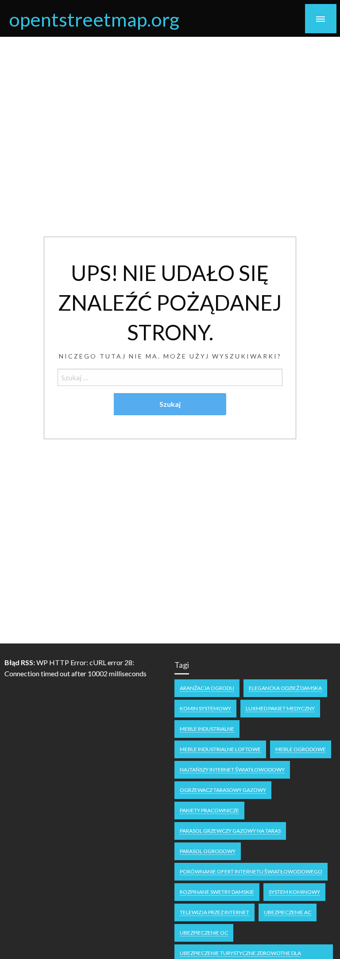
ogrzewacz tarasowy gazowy (223, 790)
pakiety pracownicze (209, 810)
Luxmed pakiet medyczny (280, 708)
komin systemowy (205, 708)
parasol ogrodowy (208, 851)
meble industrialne (207, 728)
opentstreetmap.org (94, 19)
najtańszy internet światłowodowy (232, 769)
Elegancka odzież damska (285, 688)
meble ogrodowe (300, 749)
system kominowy (294, 892)
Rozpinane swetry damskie (217, 892)
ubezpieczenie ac (287, 912)
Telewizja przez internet (214, 912)
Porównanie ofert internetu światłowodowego (251, 871)
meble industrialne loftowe (220, 749)
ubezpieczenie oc (204, 932)
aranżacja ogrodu (207, 688)
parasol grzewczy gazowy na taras (230, 830)
